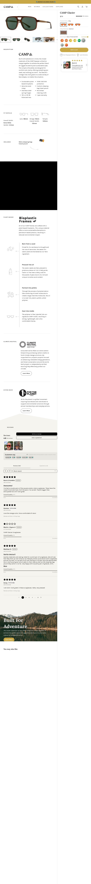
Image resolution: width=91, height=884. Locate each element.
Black (78, 24)
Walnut (63, 32)
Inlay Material (66, 29)
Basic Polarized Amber (62, 40)
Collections (48, 6)
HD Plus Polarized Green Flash (79, 40)
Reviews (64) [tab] (17, 466)
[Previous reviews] (61, 65)
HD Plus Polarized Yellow (75, 40)
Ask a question (37, 438)
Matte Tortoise (70, 24)
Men (29, 6)
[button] (89, 19)
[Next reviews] (87, 65)
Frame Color (65, 21)
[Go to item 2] (18, 445)
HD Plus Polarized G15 (62, 45)
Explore (59, 6)
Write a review (37, 434)
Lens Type (69, 37)
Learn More (26, 373)
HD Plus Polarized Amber (66, 40)
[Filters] (10, 471)
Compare (84, 36)
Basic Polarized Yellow (70, 40)
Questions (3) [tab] (44, 466)
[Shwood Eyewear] (8, 7)
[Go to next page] (41, 597)
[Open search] (5, 471)
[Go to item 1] (8, 445)
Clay (63, 24)
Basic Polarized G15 (83, 40)
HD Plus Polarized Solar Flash (66, 45)
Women (37, 6)
